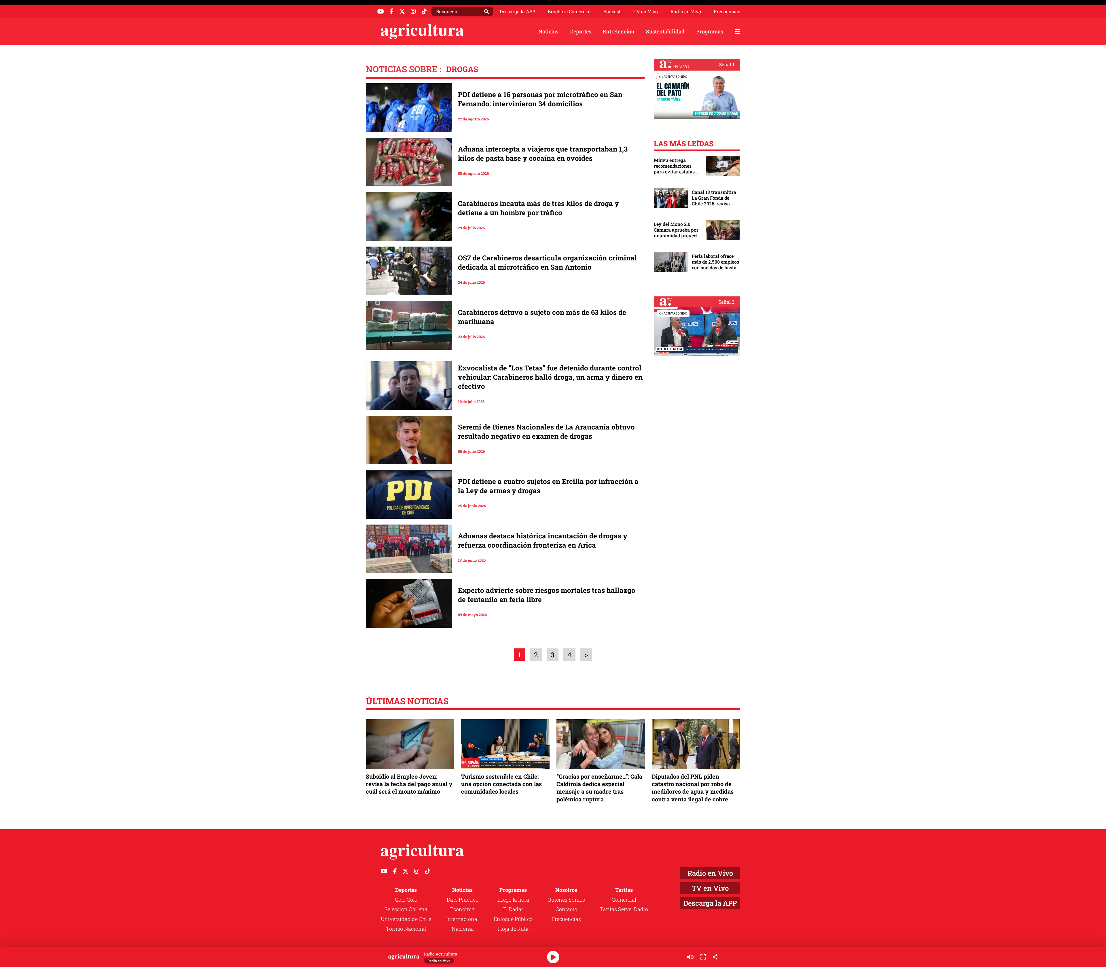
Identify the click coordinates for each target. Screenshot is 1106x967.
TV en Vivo (645, 11)
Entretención (619, 31)
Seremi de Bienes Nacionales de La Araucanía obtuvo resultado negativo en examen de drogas (546, 431)
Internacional (462, 918)
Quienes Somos (566, 899)
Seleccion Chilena (406, 909)
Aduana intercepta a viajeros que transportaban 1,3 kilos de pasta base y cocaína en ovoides (543, 153)
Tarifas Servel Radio (624, 909)
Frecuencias (727, 11)
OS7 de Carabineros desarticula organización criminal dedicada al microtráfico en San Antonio (547, 262)
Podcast (612, 11)
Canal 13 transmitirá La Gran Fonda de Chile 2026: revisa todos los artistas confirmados (714, 198)
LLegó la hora (513, 899)
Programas (709, 31)
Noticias (548, 31)
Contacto (566, 909)
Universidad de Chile (406, 918)
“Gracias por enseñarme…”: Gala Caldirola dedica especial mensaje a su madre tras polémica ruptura (599, 788)
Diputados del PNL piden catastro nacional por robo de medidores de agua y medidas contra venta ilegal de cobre (693, 788)
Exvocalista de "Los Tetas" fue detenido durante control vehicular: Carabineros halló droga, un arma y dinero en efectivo (550, 377)
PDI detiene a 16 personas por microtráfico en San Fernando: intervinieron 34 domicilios (540, 99)
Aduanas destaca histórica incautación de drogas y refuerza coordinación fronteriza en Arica (542, 540)
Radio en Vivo (686, 11)
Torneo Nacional (406, 928)
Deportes (580, 31)
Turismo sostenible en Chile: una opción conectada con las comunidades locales (501, 784)
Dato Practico (462, 899)
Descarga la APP (517, 11)
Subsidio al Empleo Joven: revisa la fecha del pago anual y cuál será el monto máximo (409, 784)
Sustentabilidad (665, 31)
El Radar (513, 909)
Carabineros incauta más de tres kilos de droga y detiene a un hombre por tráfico (538, 208)
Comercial (624, 899)
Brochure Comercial (569, 11)
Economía (462, 909)
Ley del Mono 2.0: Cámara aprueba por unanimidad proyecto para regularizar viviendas (677, 230)
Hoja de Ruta (513, 928)
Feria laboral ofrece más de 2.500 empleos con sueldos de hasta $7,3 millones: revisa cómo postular (715, 261)
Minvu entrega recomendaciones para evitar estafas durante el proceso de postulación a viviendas (677, 166)
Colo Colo (406, 899)
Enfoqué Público (513, 918)
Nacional (463, 928)
